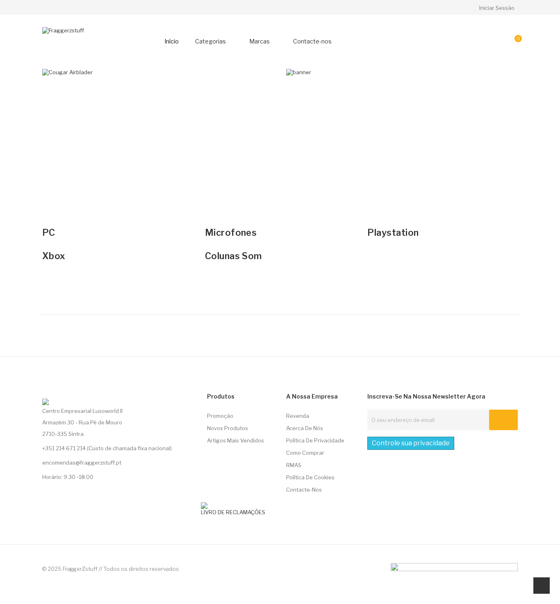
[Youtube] (90, 390)
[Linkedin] (60, 390)
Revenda (297, 416)
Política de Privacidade (315, 440)
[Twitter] (45, 390)
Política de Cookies (310, 477)
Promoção (220, 416)
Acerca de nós (304, 428)
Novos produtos (227, 428)
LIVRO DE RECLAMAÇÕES (233, 512)
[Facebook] (75, 390)
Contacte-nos (304, 489)
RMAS (293, 465)
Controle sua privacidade (411, 443)
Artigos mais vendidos (235, 440)
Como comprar (305, 452)
